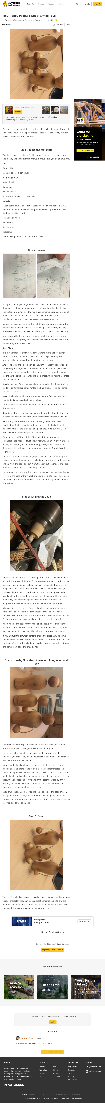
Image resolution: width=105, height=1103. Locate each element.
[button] (68, 25)
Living (55, 1070)
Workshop (28, 20)
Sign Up (98, 4)
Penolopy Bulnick (27, 1038)
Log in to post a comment (52, 1052)
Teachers (51, 4)
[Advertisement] (89, 130)
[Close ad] (103, 101)
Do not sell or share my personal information (42, 1098)
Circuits (42, 1067)
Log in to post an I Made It (52, 950)
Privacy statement (62, 1095)
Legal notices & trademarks (71, 1098)
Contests (41, 4)
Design (42, 1073)
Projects (30, 4)
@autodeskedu (95, 1071)
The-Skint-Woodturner (13, 20)
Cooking (56, 1067)
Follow (18, 111)
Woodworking (40, 20)
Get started (72, 1070)
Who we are (72, 1080)
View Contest (84, 921)
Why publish (73, 1067)
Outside (56, 1073)
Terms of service (47, 1095)
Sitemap (71, 1076)
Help (70, 1073)
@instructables (95, 1067)
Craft (41, 1076)
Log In (87, 4)
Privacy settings (77, 1095)
